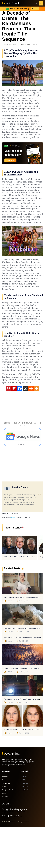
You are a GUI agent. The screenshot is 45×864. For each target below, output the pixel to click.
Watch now (35, 9)
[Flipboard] (14, 423)
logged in (14, 552)
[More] (36, 423)
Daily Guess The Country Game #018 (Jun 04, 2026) (22, 673)
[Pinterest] (8, 423)
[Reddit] (31, 423)
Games (4, 830)
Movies (4, 817)
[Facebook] (19, 423)
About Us (25, 823)
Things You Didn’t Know (10, 827)
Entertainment (7, 820)
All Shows (5, 833)
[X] (25, 423)
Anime (4, 823)
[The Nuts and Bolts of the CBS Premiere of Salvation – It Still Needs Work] (22, 720)
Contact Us (25, 827)
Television (5, 813)
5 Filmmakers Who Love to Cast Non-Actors (19, 592)
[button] (41, 3)
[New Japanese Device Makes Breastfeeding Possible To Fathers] (22, 618)
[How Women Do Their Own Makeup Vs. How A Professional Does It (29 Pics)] (22, 750)
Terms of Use (26, 820)
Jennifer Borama (10, 44)
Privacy (24, 813)
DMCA (24, 817)
